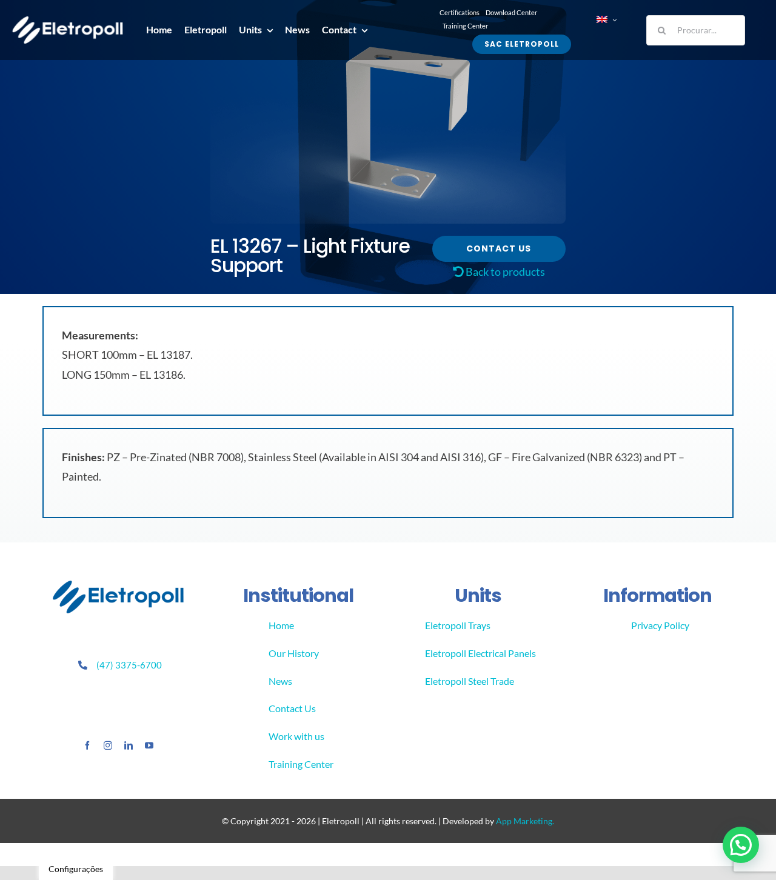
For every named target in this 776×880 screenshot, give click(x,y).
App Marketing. (525, 821)
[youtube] (149, 745)
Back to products (504, 271)
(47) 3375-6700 (129, 664)
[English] (606, 19)
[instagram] (108, 745)
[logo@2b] (68, 21)
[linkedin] (128, 745)
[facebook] (87, 745)
